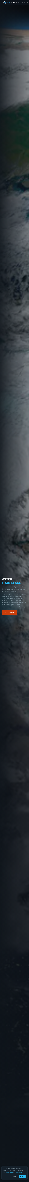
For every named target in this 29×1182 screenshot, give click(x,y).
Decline (14, 1176)
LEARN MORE (9, 613)
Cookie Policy (19, 1172)
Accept (22, 1176)
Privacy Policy (9, 1172)
